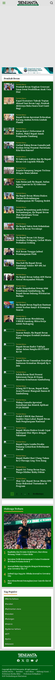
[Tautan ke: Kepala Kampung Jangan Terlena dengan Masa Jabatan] (9, 170)
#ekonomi (9, 644)
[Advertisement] (27, 36)
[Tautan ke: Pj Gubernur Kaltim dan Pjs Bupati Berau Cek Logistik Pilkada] (9, 159)
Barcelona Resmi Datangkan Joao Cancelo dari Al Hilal (29, 582)
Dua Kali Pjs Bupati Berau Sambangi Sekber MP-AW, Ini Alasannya (31, 265)
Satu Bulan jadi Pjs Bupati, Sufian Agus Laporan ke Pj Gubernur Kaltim (33, 184)
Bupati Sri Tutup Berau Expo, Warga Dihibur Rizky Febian (31, 470)
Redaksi (19, 672)
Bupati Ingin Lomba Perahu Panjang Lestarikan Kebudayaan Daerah (32, 447)
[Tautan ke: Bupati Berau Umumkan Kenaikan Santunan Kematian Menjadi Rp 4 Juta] (9, 360)
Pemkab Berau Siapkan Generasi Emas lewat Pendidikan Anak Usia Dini (33, 89)
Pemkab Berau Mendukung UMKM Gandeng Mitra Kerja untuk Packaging (31, 321)
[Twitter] (23, 660)
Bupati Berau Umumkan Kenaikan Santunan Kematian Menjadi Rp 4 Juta (33, 363)
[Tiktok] (36, 660)
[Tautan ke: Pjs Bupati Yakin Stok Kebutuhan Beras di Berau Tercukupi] (9, 226)
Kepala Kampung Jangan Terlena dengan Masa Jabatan (33, 171)
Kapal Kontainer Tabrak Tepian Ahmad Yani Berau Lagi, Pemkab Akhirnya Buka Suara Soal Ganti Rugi (32, 105)
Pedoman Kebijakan (32, 674)
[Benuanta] (28, 3)
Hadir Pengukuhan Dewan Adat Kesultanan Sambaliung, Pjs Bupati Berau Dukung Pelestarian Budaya (33, 292)
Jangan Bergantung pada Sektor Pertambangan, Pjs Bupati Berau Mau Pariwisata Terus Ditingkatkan (32, 214)
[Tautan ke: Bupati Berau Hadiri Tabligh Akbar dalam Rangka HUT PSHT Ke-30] (9, 346)
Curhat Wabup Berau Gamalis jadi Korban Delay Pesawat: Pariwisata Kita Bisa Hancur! (33, 148)
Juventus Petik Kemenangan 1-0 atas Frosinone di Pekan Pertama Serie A (29, 560)
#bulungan (9, 619)
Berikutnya (38, 494)
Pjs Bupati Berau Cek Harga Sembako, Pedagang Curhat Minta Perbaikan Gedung (33, 240)
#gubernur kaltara (13, 629)
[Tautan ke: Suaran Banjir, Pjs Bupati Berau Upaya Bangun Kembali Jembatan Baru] (9, 332)
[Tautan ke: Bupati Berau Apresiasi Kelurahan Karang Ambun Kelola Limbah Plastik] (9, 117)
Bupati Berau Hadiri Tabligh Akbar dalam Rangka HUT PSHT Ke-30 (32, 349)
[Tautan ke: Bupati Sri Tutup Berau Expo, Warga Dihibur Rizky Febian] (9, 469)
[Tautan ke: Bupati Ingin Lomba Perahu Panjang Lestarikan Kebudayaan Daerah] (9, 444)
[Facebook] (18, 660)
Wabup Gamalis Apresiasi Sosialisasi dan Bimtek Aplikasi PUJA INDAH (32, 405)
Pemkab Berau (21, 84)
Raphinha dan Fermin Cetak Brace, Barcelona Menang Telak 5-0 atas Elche (27, 553)
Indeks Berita (7, 672)
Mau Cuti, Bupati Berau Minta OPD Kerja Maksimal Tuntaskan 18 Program (33, 483)
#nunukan (9, 614)
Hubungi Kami (42, 672)
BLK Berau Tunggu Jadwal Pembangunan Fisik (29, 252)
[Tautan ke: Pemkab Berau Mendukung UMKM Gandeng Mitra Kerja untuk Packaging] (9, 319)
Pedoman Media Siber (11, 674)
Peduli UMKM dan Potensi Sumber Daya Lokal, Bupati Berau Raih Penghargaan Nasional (33, 419)
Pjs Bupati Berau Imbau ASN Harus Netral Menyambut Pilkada (33, 278)
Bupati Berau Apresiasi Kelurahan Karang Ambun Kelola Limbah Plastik (33, 120)
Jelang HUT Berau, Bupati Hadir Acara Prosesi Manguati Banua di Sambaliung (33, 391)
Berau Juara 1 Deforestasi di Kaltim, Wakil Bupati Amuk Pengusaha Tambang (30, 134)
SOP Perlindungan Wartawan (14, 676)
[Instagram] (27, 660)
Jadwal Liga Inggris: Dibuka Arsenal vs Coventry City (29, 575)
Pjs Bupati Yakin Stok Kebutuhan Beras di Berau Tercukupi (32, 227)
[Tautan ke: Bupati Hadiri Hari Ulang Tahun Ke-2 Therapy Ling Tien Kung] (9, 458)
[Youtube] (32, 660)
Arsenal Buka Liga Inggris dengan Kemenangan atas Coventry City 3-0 (29, 567)
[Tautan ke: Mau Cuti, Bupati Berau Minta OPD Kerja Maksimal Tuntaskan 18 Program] (9, 481)
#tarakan (9, 604)
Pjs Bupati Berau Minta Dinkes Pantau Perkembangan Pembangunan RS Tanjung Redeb (33, 198)
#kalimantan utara (13, 609)
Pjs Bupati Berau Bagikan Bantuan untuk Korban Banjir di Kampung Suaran (33, 307)
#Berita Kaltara (11, 599)
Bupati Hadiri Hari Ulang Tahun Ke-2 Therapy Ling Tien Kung (32, 459)
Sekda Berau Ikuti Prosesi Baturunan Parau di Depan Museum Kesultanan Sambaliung (33, 377)
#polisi (8, 639)
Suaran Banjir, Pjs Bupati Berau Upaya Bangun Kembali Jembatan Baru (33, 335)
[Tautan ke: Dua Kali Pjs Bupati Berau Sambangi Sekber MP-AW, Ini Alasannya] (9, 263)
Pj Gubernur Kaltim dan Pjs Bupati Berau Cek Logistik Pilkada (33, 160)
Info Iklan (29, 672)
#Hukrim (9, 624)
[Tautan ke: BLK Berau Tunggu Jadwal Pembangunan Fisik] (9, 251)
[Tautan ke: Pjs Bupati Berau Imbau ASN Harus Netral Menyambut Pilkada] (9, 277)
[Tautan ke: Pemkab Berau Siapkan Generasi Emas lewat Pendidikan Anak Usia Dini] (9, 87)
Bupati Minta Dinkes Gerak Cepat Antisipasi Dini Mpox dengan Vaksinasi (33, 433)
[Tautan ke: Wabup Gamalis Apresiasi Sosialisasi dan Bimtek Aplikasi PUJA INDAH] (9, 402)
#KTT (7, 634)
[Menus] (4, 3)
